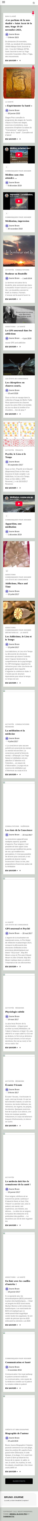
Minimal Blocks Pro (18, 1514)
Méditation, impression (17, 221)
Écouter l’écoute (13, 1085)
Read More (19, 83)
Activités (9, 270)
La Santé (9, 102)
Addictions (10, 327)
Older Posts (19, 1481)
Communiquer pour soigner (18, 171)
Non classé (10, 16)
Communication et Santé (18, 1362)
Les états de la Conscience (18, 830)
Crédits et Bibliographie (17, 1429)
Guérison (25, 826)
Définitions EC (12, 632)
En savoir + (11, 60)
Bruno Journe (14, 1497)
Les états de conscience (16, 379)
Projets (19, 450)
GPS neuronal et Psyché (17, 928)
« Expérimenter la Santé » (18, 105)
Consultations (22, 270)
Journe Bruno (14, 34)
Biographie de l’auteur (17, 1433)
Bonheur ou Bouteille (16, 273)
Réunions (9, 727)
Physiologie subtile (14, 1011)
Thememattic (8, 1516)
